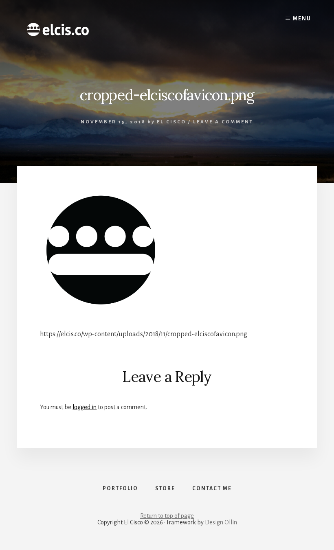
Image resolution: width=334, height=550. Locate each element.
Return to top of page (167, 516)
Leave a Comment (223, 122)
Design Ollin (221, 522)
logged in (85, 407)
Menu (302, 19)
